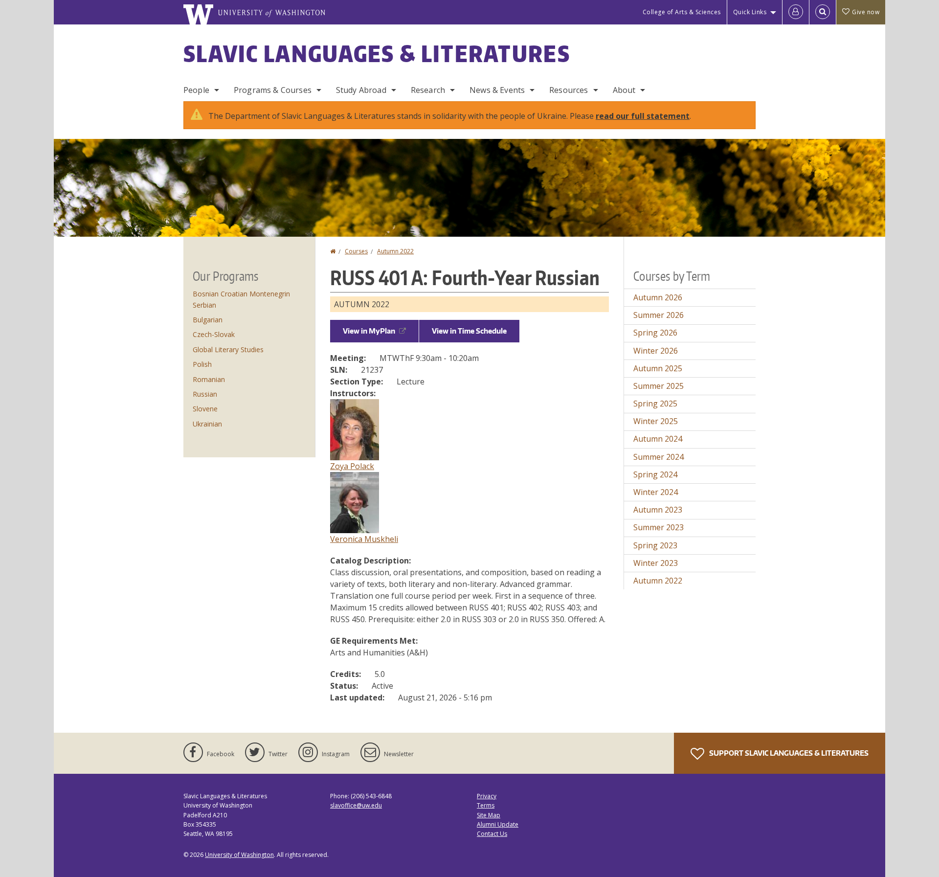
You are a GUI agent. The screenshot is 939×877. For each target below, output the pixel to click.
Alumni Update (497, 824)
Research (428, 90)
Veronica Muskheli (364, 539)
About (624, 90)
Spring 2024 (655, 474)
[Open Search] (822, 12)
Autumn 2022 (395, 251)
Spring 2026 (655, 332)
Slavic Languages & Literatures (376, 53)
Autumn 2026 (657, 297)
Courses (356, 251)
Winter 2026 (655, 350)
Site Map (488, 815)
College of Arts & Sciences (682, 12)
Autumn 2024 (657, 438)
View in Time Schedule (469, 331)
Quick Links (750, 12)
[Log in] (795, 12)
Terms (485, 805)
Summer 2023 (658, 527)
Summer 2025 (658, 386)
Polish (202, 364)
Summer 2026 (658, 315)
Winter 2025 (655, 421)
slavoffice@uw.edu (356, 805)
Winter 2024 (655, 492)
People (196, 90)
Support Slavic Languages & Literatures (788, 753)
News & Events (497, 90)
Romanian (209, 379)
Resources (568, 90)
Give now (865, 12)
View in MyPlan (369, 331)
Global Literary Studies (228, 349)
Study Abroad (361, 90)
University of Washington (239, 855)
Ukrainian (207, 423)
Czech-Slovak (214, 334)
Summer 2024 (658, 456)
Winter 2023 (655, 563)
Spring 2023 (655, 545)
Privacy (486, 796)
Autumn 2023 (657, 509)
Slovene (205, 408)
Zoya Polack (352, 466)
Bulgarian (208, 319)
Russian (205, 394)
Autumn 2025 (657, 368)
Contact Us (492, 834)
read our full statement (643, 116)
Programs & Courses (273, 90)
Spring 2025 (655, 403)
